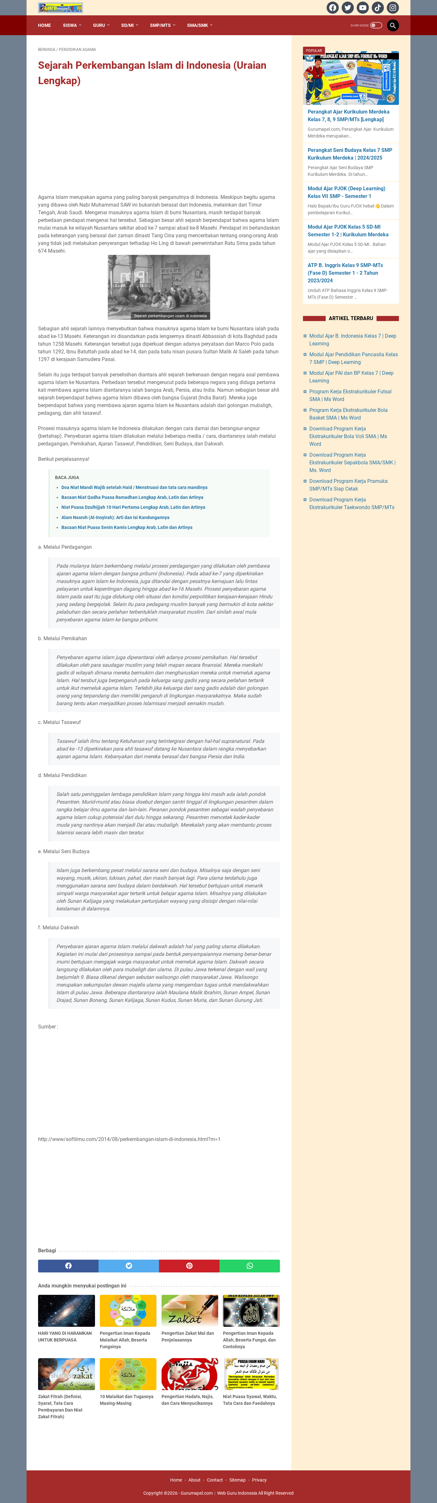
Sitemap (237, 1480)
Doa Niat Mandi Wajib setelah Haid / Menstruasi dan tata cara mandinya (134, 487)
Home (44, 25)
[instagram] (392, 8)
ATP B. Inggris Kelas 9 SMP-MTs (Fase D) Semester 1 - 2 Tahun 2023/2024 (345, 273)
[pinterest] (189, 1266)
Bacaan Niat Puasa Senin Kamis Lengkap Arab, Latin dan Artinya (127, 527)
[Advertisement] (159, 141)
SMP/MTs (160, 25)
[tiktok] (377, 8)
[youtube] (362, 8)
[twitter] (347, 8)
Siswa (70, 25)
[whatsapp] (249, 1266)
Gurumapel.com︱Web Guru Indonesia (219, 1493)
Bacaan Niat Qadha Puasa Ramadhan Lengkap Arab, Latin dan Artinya (132, 497)
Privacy (259, 1480)
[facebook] (332, 8)
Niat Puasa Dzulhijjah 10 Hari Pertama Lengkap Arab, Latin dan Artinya (133, 507)
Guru (99, 25)
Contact (215, 1480)
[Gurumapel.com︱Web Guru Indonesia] (64, 8)
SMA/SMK (197, 25)
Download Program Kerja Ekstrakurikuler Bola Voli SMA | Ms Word (348, 436)
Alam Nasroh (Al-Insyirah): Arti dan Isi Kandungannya (115, 517)
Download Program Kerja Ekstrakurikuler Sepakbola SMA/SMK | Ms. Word (352, 462)
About (194, 1480)
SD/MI (127, 25)
